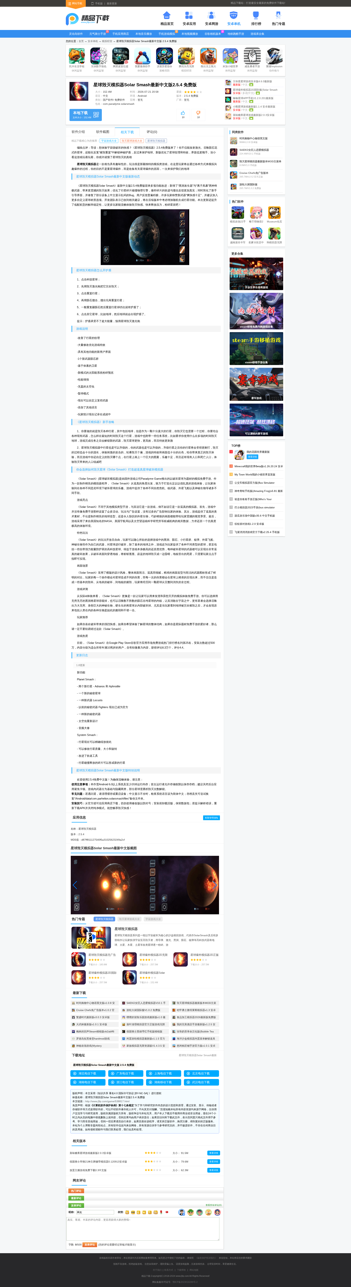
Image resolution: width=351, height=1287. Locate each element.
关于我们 (157, 1270)
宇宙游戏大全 (109, 140)
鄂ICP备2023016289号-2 (185, 1282)
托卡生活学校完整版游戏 (76, 67)
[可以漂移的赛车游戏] (256, 419)
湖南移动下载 (163, 1082)
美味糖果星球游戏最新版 (254, 115)
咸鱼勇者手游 (252, 66)
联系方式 (168, 1270)
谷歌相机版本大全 (213, 36)
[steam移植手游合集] (256, 348)
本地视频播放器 (190, 36)
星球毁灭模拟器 (156, 140)
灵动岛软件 (76, 33)
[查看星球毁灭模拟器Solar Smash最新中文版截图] (78, 91)
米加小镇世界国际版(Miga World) (230, 67)
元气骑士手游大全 (97, 36)
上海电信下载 (163, 1073)
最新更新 (112, 3)
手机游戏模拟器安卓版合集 (166, 36)
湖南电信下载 (87, 1082)
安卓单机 (93, 41)
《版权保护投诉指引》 (206, 1258)
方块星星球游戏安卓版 (252, 81)
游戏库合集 (257, 33)
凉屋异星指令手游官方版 (164, 67)
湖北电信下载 (87, 1073)
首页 (81, 41)
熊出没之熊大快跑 (208, 67)
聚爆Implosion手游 (274, 67)
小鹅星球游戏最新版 (254, 106)
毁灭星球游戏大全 (132, 140)
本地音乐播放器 (143, 36)
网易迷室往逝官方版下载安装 (120, 67)
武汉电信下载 (201, 1082)
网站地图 (194, 1270)
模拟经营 (107, 41)
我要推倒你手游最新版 (142, 67)
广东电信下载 (125, 1073)
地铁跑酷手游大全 (236, 36)
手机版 (99, 3)
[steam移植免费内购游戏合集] (256, 310)
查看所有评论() (214, 1205)
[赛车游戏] (256, 384)
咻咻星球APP (253, 98)
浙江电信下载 (125, 1082)
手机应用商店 (120, 33)
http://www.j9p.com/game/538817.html (107, 1101)
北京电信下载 (201, 1073)
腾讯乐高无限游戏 (186, 67)
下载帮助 (181, 1270)
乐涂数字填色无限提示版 (98, 67)
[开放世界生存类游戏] (256, 273)
